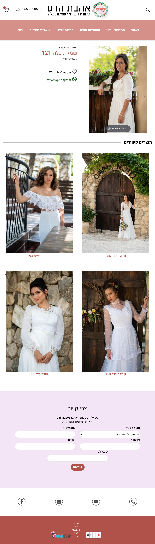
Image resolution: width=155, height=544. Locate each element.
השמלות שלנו (90, 30)
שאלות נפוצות (39, 30)
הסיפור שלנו (115, 30)
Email (71, 440)
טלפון (135, 440)
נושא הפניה (133, 428)
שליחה (77, 467)
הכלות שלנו (65, 30)
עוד (20, 30)
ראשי (135, 30)
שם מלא (69, 428)
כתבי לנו (102, 452)
